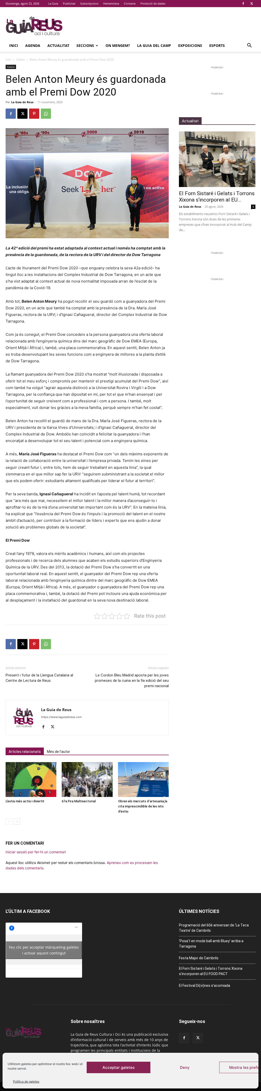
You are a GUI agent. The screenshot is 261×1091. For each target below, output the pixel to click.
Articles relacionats (25, 752)
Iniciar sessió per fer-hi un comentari (36, 852)
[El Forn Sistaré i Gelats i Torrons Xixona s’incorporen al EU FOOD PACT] (217, 159)
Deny (185, 1067)
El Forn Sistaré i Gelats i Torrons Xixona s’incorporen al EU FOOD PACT (210, 971)
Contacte (130, 3)
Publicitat (69, 3)
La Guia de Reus (22, 102)
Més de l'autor (58, 752)
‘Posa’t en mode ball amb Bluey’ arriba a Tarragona (211, 943)
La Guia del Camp (154, 45)
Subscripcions (89, 3)
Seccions (85, 45)
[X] (251, 3)
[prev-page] (9, 821)
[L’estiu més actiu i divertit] (31, 779)
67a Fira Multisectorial (79, 801)
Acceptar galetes (118, 1067)
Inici (13, 45)
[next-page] (17, 821)
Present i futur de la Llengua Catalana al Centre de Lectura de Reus (39, 678)
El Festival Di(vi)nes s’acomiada (204, 985)
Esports (217, 45)
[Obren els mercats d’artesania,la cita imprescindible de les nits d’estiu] (143, 779)
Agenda (32, 45)
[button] (249, 46)
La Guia (53, 3)
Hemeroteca (111, 3)
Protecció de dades (152, 3)
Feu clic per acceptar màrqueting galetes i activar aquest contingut (44, 950)
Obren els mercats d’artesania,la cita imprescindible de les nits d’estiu (142, 806)
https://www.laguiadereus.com (61, 717)
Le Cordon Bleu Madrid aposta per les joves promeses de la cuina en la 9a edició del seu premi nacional (132, 680)
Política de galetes (26, 1081)
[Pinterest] (34, 114)
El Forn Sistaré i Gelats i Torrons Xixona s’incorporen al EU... (217, 196)
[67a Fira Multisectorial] (87, 779)
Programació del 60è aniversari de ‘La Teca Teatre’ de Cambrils (214, 928)
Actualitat (58, 45)
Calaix (20, 59)
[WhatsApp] (46, 114)
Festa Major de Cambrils (198, 958)
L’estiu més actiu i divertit (25, 801)
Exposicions (190, 45)
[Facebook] (243, 3)
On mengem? (118, 45)
